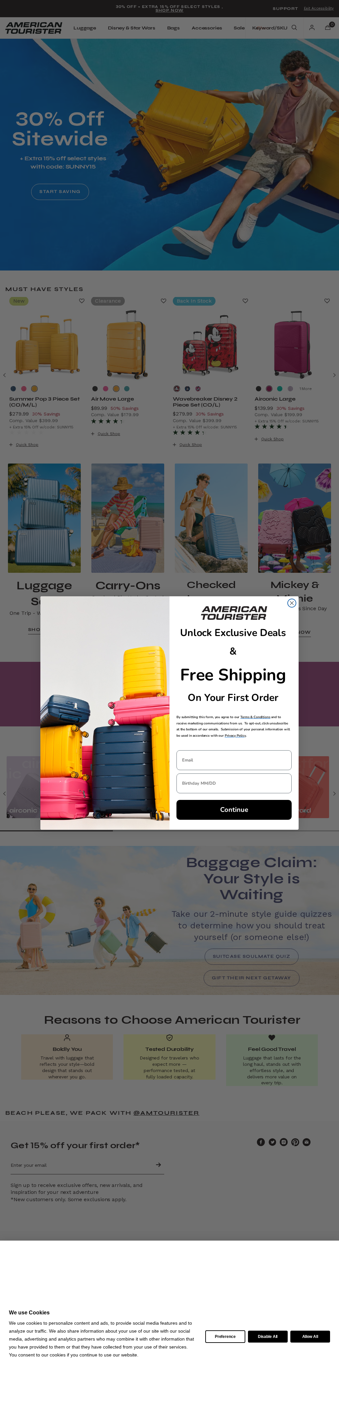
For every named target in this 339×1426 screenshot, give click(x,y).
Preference (225, 1336)
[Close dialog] (292, 603)
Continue (234, 809)
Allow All (310, 1336)
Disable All (267, 1336)
